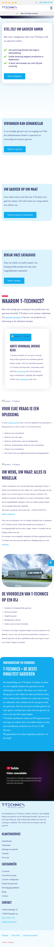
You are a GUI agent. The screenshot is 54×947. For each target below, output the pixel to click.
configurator (24, 379)
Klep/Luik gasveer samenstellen (20, 215)
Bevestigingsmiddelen (10, 888)
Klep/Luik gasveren (10, 884)
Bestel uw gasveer (15, 149)
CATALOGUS (13, 423)
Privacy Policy (15, 935)
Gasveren (5, 871)
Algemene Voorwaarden (30, 935)
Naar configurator (15, 76)
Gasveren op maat (9, 875)
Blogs (4, 892)
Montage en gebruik (10, 849)
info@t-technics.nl (8, 514)
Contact (5, 896)
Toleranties (6, 845)
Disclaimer (5, 935)
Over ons (5, 857)
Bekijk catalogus (14, 281)
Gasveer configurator (10, 879)
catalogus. (5, 544)
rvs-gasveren (21, 371)
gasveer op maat (13, 317)
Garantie (5, 853)
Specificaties (7, 841)
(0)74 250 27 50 (45, 2)
